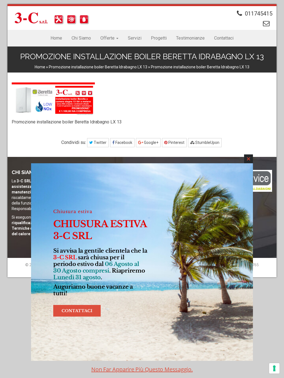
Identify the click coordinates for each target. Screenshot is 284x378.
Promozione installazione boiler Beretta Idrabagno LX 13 (98, 67)
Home (56, 38)
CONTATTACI (77, 310)
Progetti (159, 38)
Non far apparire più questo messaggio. (142, 369)
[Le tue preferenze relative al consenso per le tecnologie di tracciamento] (274, 368)
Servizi (134, 38)
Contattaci (224, 38)
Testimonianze (190, 38)
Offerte (108, 38)
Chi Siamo (81, 38)
